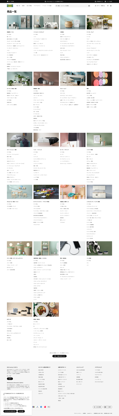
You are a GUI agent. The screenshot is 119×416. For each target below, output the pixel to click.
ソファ (35, 36)
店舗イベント (79, 372)
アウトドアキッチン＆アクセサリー (40, 217)
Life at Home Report (99, 381)
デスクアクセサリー (64, 41)
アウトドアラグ (37, 224)
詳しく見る (9, 375)
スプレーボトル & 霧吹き (12, 104)
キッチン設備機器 (90, 224)
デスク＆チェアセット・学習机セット (67, 102)
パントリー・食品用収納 (91, 213)
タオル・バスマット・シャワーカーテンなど (15, 163)
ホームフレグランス (90, 175)
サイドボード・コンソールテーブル (14, 43)
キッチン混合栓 (90, 238)
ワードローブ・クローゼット (12, 48)
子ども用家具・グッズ (11, 206)
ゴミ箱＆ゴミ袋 (63, 206)
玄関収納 (8, 64)
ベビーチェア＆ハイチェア (92, 61)
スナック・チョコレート (38, 337)
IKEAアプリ (40, 393)
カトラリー (36, 97)
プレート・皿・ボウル (38, 95)
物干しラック (62, 220)
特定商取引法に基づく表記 (98, 413)
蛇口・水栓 (9, 340)
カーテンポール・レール (65, 159)
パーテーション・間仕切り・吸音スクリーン (15, 61)
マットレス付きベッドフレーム (40, 159)
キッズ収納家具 (10, 55)
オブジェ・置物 (90, 161)
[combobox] (71, 5)
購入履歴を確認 (79, 379)
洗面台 (35, 274)
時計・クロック (90, 159)
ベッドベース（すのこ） (38, 163)
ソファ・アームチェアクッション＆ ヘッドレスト (43, 50)
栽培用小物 (9, 102)
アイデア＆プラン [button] (37, 5)
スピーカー (62, 267)
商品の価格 (40, 377)
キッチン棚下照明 (90, 227)
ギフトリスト (79, 384)
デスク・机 (62, 93)
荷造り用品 (62, 55)
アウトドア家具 (37, 206)
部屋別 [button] (23, 5)
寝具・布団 (9, 156)
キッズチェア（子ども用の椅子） (93, 59)
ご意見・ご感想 (61, 398)
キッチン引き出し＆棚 (91, 231)
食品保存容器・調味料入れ (65, 59)
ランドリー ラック (63, 210)
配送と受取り (41, 370)
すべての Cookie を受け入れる (10, 411)
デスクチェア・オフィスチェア (66, 95)
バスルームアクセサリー (65, 57)
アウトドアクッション (11, 175)
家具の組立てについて (62, 374)
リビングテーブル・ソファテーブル (93, 43)
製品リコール (60, 391)
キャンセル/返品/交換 (42, 388)
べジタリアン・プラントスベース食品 (41, 328)
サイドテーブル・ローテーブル (40, 168)
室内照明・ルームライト (91, 93)
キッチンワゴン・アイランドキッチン (94, 210)
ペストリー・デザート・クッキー (40, 340)
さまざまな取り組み (99, 372)
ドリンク (35, 342)
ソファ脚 (35, 52)
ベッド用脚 (36, 179)
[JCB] (33, 407)
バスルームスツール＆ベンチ (39, 283)
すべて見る (9, 34)
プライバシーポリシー (78, 413)
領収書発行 (60, 388)
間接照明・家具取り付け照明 (92, 102)
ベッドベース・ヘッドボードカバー (40, 175)
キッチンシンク (90, 236)
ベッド (35, 154)
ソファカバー (36, 48)
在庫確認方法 (41, 374)
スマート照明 (89, 95)
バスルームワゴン (37, 285)
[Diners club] (37, 407)
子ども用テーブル (90, 57)
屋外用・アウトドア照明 (91, 104)
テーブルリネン (37, 113)
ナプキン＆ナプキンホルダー (39, 125)
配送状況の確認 (41, 384)
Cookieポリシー (89, 413)
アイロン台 (62, 222)
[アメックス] (41, 407)
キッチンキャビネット (91, 233)
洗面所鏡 (35, 288)
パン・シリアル (37, 335)
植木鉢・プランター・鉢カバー (13, 95)
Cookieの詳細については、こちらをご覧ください (13, 408)
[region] (16, 402)
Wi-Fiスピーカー (10, 267)
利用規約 (84, 413)
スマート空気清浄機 (11, 269)
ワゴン (8, 50)
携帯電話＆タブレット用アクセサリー (67, 272)
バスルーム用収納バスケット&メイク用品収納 (43, 265)
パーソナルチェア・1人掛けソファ (40, 39)
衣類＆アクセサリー (11, 177)
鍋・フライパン (37, 104)
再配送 (59, 400)
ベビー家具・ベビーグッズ (12, 208)
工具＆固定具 (9, 328)
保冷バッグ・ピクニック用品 (39, 120)
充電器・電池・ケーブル (65, 269)
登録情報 (78, 377)
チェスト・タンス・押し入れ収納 (13, 41)
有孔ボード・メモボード (91, 165)
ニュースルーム (98, 379)
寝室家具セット (37, 170)
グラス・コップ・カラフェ (39, 100)
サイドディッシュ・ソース (39, 333)
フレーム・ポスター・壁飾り (92, 154)
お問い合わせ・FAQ (62, 395)
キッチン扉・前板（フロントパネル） (94, 217)
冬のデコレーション (91, 179)
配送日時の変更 (41, 386)
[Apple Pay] (48, 407)
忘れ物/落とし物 (61, 386)
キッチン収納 (89, 222)
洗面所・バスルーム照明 (91, 107)
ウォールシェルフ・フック (65, 50)
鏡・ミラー (89, 156)
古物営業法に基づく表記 (108, 413)
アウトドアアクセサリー (38, 220)
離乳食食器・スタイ (37, 129)
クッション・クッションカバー (13, 154)
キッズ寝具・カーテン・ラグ (12, 172)
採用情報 (96, 377)
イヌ (87, 265)
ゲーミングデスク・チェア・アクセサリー (68, 97)
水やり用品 (9, 100)
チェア (88, 39)
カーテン (62, 154)
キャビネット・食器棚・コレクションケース (15, 45)
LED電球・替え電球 (90, 97)
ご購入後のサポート (62, 377)
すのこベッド (36, 161)
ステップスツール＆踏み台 (92, 55)
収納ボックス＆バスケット (65, 36)
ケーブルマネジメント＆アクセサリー (67, 45)
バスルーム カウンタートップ (39, 292)
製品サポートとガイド (62, 379)
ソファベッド (36, 41)
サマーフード (36, 344)
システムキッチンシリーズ (92, 206)
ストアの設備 (60, 372)
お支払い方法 (41, 372)
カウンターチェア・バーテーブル (93, 50)
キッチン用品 (36, 107)
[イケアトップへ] (10, 6)
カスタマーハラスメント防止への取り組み (66, 393)
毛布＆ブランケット (11, 161)
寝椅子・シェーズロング (38, 43)
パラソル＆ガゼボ (37, 208)
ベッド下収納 (36, 177)
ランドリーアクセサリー (65, 215)
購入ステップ (41, 381)
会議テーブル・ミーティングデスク (67, 100)
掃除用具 (62, 217)
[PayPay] (45, 407)
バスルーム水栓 (37, 297)
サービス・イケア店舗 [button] (47, 5)
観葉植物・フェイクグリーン (12, 93)
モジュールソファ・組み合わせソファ (41, 55)
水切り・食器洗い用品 (38, 116)
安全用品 (8, 337)
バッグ (61, 52)
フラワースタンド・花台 (11, 97)
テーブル (88, 36)
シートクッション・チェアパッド (13, 165)
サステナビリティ (98, 374)
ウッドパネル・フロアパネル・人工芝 (41, 210)
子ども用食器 (36, 127)
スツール (88, 45)
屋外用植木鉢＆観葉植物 (38, 215)
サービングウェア (37, 109)
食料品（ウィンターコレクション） (40, 347)
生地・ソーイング (10, 170)
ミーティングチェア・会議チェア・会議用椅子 (69, 104)
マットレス (36, 156)
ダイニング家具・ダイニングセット (94, 41)
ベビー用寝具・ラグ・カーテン (13, 181)
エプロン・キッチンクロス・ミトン (40, 123)
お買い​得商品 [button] (29, 5)
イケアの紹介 (97, 370)
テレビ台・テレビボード (11, 52)
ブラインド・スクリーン (65, 156)
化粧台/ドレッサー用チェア (92, 64)
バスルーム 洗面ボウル (38, 295)
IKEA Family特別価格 (80, 370)
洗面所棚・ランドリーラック (39, 262)
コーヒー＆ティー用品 (38, 102)
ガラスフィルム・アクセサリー (66, 163)
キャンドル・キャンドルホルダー (93, 172)
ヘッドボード (36, 172)
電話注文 (40, 391)
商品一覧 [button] (18, 5)
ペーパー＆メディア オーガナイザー (67, 43)
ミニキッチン (89, 229)
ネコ (87, 262)
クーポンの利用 (41, 379)
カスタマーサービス (62, 370)
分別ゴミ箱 (62, 48)
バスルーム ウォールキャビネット (40, 281)
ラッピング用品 (90, 181)
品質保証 (60, 384)
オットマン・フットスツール (39, 45)
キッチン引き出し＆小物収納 (92, 208)
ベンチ (88, 52)
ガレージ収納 (9, 57)
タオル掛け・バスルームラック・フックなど (42, 279)
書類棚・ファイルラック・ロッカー (14, 66)
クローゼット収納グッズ (65, 39)
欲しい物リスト (79, 381)
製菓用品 (35, 118)
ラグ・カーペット (10, 159)
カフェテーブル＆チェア (91, 48)
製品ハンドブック (61, 381)
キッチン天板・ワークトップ (92, 215)
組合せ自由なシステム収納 (12, 39)
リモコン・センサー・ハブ (12, 265)
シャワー (35, 299)
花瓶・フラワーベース (91, 170)
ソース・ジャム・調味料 (38, 330)
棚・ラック (9, 36)
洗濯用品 (35, 276)
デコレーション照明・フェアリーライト (94, 100)
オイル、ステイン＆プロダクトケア (14, 333)
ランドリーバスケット (64, 213)
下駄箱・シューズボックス (12, 68)
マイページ (78, 374)
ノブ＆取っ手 (89, 220)
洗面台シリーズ (37, 272)
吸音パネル (9, 335)
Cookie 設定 (21, 411)
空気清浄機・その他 (64, 274)
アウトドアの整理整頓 (11, 59)
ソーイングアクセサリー (65, 161)
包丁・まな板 (36, 111)
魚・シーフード (37, 324)
